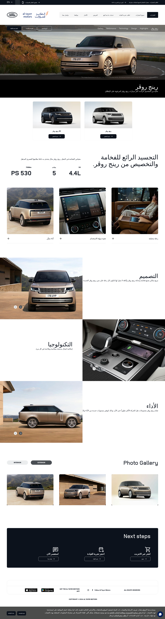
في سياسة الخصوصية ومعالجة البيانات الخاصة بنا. (123, 613)
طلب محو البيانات (120, 616)
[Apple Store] (31, 590)
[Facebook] (92, 590)
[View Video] (82, 52)
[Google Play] (47, 590)
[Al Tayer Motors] (35, 15)
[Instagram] (88, 590)
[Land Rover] (12, 15)
